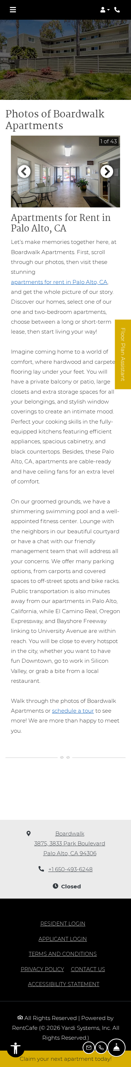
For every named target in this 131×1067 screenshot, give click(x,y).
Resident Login (63, 923)
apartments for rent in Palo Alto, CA (59, 282)
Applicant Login (63, 938)
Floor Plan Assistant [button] (123, 358)
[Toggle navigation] (13, 10)
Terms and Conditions (63, 953)
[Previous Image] (24, 171)
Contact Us (88, 969)
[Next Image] (107, 171)
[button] (105, 10)
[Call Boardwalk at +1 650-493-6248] (118, 10)
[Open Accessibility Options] (15, 1050)
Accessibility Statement (63, 984)
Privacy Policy (42, 969)
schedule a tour (73, 710)
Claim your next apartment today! (66, 1058)
